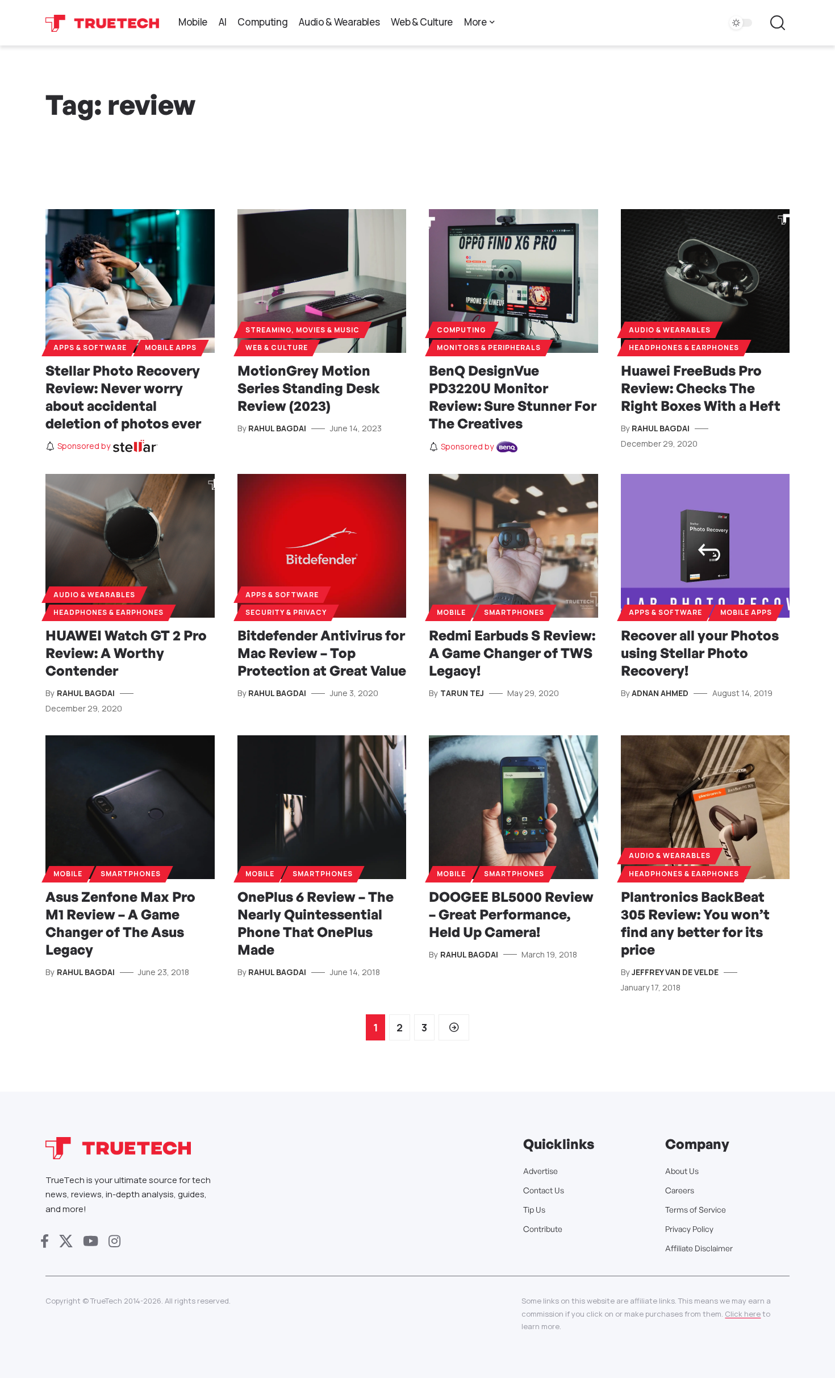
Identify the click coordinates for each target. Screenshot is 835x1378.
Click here (743, 1314)
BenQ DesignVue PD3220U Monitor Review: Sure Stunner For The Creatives (512, 397)
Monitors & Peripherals (489, 347)
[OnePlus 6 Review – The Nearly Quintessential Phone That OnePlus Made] (322, 807)
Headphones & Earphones (684, 347)
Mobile (451, 612)
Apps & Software (90, 347)
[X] (66, 1241)
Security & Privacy (286, 612)
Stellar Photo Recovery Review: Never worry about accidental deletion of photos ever (123, 397)
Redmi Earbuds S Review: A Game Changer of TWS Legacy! (512, 653)
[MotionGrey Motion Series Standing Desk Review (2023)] (322, 281)
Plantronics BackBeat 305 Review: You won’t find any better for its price (695, 923)
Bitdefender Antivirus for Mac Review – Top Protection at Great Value (321, 653)
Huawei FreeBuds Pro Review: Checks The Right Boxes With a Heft (700, 388)
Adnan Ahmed (660, 693)
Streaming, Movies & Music (302, 330)
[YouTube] (90, 1241)
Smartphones (514, 612)
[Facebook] (44, 1241)
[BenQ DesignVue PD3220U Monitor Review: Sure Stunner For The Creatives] (513, 281)
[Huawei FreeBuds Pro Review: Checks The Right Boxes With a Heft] (705, 281)
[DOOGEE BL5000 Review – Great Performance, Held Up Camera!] (513, 807)
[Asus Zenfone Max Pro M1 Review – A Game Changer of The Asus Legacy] (130, 807)
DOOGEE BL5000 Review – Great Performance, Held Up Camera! (511, 914)
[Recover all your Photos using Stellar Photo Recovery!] (705, 546)
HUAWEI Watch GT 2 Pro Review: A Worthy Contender (126, 653)
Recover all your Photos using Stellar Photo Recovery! (700, 653)
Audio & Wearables (670, 330)
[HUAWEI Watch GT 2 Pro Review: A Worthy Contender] (130, 546)
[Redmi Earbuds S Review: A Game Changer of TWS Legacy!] (513, 546)
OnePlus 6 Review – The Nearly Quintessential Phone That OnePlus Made (315, 923)
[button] (778, 23)
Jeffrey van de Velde (675, 972)
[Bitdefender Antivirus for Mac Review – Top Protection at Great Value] (322, 546)
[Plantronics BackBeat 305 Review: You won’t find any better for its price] (705, 807)
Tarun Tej (462, 693)
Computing (461, 330)
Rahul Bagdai (277, 428)
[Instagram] (114, 1241)
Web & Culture (276, 347)
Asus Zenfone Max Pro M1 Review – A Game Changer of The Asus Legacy (120, 923)
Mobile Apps (171, 347)
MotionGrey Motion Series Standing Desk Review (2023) (308, 388)
